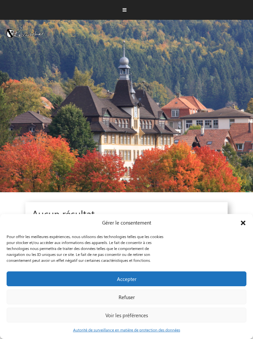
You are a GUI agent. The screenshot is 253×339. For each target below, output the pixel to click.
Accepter (126, 279)
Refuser (127, 297)
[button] (243, 223)
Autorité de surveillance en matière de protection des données (126, 329)
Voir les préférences (126, 315)
